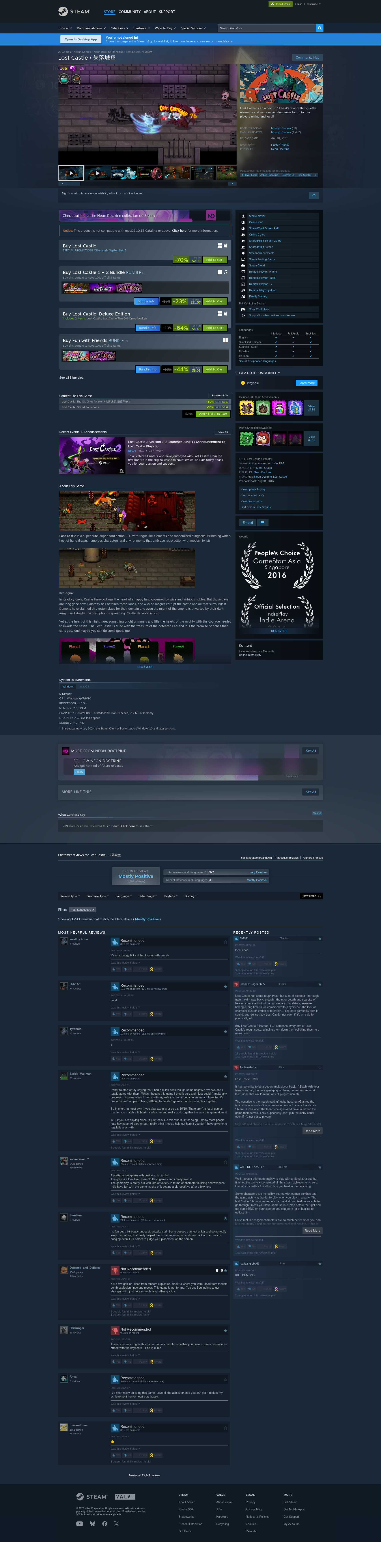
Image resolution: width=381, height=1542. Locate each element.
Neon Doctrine (280, 149)
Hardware (222, 1516)
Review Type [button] (68, 896)
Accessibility (254, 1509)
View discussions (251, 501)
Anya (73, 1376)
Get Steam (290, 1502)
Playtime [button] (169, 896)
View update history (253, 489)
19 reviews (75, 1332)
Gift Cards (185, 1531)
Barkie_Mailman (81, 1073)
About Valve (224, 1502)
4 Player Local (249, 175)
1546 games (76, 1272)
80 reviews (75, 1078)
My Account (291, 1524)
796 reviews (76, 1167)
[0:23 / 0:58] (147, 114)
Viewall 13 (311, 438)
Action (253, 463)
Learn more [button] (307, 383)
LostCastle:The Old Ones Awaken (125, 318)
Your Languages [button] (81, 909)
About (150, 11)
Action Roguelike (269, 175)
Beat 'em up (288, 175)
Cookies (251, 1524)
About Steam (187, 1502)
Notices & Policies (257, 1516)
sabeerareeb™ (79, 1159)
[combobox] (267, 28)
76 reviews (75, 1433)
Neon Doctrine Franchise (108, 51)
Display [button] (189, 896)
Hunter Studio (280, 145)
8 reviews (75, 1220)
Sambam (76, 1215)
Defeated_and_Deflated (85, 1267)
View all (317, 813)
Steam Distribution (190, 1524)
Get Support (291, 1516)
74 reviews (75, 988)
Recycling (222, 1524)
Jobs (219, 1509)
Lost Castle (280, 476)
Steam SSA (186, 1509)
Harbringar (77, 1328)
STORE (110, 11)
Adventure (264, 463)
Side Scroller (304, 175)
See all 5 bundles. (71, 377)
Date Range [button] (146, 896)
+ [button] (315, 175)
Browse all (220, 395)
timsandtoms (79, 1425)
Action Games (82, 51)
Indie (275, 463)
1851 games (76, 1429)
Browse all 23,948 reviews (144, 1475)
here (132, 826)
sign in (298, 4)
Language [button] (122, 896)
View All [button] (223, 432)
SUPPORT (167, 11)
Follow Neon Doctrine (97, 761)
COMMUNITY (130, 11)
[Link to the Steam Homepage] (74, 15)
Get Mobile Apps (294, 1509)
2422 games (76, 1163)
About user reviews (287, 857)
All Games (64, 51)
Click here (179, 230)
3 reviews (75, 1381)
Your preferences (312, 857)
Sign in (66, 193)
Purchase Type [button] (96, 896)
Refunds (251, 1531)
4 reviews (75, 943)
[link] (187, 259)
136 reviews (76, 1276)
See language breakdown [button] (256, 857)
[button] (65, 28)
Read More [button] (312, 1131)
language (312, 4)
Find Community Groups (256, 507)
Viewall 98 (311, 407)
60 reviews (75, 1033)
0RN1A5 (75, 984)
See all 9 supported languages (257, 361)
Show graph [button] (309, 896)
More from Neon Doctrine (98, 751)
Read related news (252, 495)
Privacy (251, 1502)
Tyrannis (75, 1029)
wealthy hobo (79, 939)
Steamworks (186, 1516)
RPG (281, 463)
